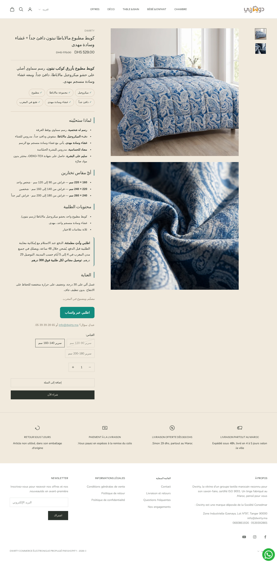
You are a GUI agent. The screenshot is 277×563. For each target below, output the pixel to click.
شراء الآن (52, 395)
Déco (111, 9)
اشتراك (58, 515)
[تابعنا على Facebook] (265, 537)
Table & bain (131, 9)
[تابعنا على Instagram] (255, 537)
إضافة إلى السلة (53, 382)
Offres (94, 9)
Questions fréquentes (157, 500)
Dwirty (89, 30)
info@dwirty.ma (68, 325)
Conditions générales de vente (106, 487)
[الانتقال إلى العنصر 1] (260, 34)
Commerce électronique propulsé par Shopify (48, 550)
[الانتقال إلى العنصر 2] (260, 48)
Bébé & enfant (156, 9)
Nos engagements (159, 507)
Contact (166, 487)
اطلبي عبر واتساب (77, 312)
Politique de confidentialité (108, 500)
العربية (45, 9)
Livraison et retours (158, 493)
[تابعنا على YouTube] (244, 537)
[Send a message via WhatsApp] (268, 554)
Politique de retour (113, 493)
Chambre (180, 9)
